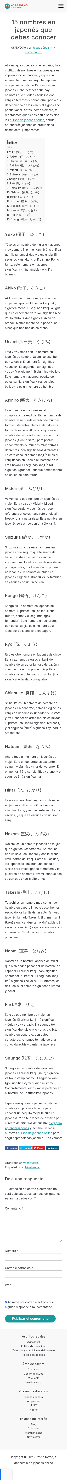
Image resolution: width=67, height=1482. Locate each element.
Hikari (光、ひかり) (21, 196)
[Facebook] (20, 1473)
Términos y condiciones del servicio (33, 1350)
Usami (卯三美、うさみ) (24, 161)
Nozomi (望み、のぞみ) (24, 201)
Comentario (14, 1208)
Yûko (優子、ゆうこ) (21, 152)
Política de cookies (33, 1354)
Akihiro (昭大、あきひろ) (24, 165)
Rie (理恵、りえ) (20, 214)
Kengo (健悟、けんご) (22, 179)
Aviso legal (33, 1342)
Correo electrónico (19, 1268)
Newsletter (33, 1437)
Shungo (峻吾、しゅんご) (26, 219)
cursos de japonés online (27, 120)
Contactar (33, 1369)
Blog (33, 1424)
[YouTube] (40, 1473)
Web (8, 1285)
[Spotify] (47, 1473)
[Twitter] (27, 1473)
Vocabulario (31, 1163)
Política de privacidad (33, 1346)
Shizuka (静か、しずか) (24, 174)
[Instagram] (33, 1473)
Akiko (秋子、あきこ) (22, 156)
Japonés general (33, 1397)
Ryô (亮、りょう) (20, 183)
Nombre (11, 1251)
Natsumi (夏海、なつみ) (25, 192)
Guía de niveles (33, 1382)
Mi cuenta (33, 1378)
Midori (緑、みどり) (21, 170)
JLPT (33, 1405)
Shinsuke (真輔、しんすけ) (26, 188)
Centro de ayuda (33, 1373)
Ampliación (33, 1401)
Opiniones (33, 1428)
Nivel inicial (32, 1167)
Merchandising (33, 1432)
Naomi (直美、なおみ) (24, 210)
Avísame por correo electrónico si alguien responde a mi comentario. (29, 1305)
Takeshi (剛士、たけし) (25, 205)
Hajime (34, 1409)
